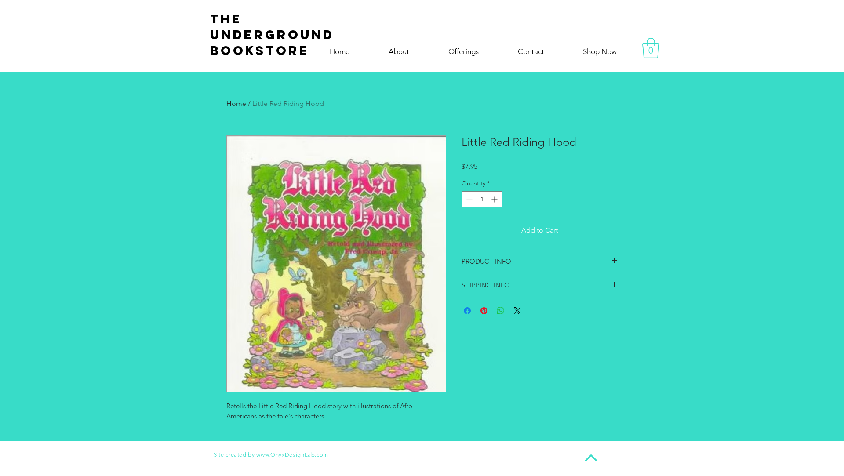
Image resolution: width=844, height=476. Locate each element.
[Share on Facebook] (467, 310)
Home (236, 103)
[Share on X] (517, 310)
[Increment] (495, 199)
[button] (650, 48)
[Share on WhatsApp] (500, 310)
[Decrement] (468, 199)
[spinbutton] (482, 199)
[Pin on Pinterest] (484, 310)
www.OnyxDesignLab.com (292, 454)
